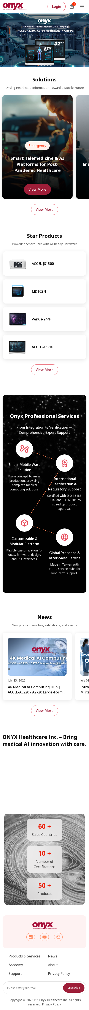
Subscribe (74, 988)
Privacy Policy (59, 973)
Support (15, 973)
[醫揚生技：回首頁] (15, 6)
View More (37, 189)
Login (56, 6)
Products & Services (24, 956)
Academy (16, 964)
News (52, 956)
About (53, 964)
